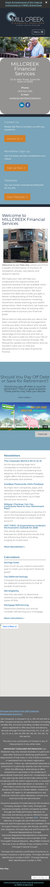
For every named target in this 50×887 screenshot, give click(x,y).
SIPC (36, 818)
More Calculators (14, 618)
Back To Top (39, 877)
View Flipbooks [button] (16, 197)
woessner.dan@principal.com (25, 98)
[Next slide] (47, 50)
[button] (38, 32)
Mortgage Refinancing (16, 605)
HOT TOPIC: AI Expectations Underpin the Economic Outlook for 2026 (25, 526)
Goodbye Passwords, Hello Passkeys (23, 484)
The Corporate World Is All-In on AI (23, 461)
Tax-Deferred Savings (16, 576)
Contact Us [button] (13, 139)
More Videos (25, 397)
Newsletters (12, 455)
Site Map (4, 868)
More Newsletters (14, 546)
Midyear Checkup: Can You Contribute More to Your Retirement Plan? (24, 506)
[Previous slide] (3, 50)
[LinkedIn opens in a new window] (21, 105)
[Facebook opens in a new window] (27, 105)
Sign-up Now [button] (15, 168)
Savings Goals (11, 562)
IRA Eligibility (11, 591)
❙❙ (28, 53)
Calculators (11, 557)
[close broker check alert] (46, 2)
